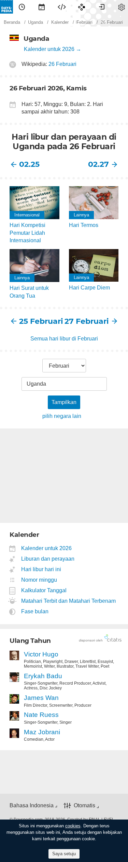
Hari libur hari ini (41, 569)
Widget (61, 7)
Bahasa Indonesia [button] (32, 805)
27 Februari (87, 321)
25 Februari (41, 321)
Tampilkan (64, 402)
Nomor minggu (39, 580)
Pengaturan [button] (121, 7)
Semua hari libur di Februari (64, 338)
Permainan (81, 7)
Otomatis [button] (84, 806)
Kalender (41, 7)
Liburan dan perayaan (48, 559)
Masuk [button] (101, 7)
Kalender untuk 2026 (49, 49)
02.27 (98, 164)
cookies (73, 825)
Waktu (21, 7)
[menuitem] (21, 7)
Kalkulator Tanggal (44, 590)
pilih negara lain (61, 416)
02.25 (29, 164)
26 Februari (62, 64)
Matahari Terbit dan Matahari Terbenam (69, 601)
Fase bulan (35, 611)
